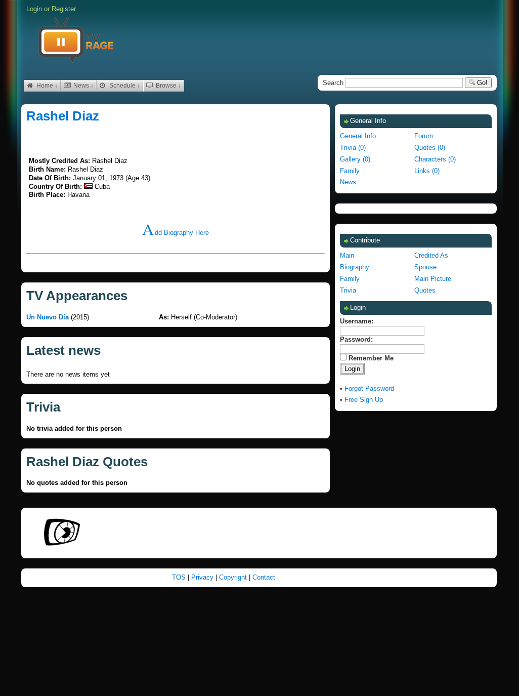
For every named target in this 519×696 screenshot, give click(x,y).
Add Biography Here (175, 232)
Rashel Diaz (62, 116)
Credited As (431, 255)
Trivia (348, 290)
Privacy (203, 577)
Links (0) (427, 171)
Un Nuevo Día (47, 317)
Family (350, 171)
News (348, 182)
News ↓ (83, 85)
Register (64, 9)
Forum (423, 136)
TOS (180, 577)
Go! (481, 83)
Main (347, 255)
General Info (358, 136)
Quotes (425, 290)
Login (34, 9)
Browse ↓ (167, 85)
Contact (263, 577)
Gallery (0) (355, 159)
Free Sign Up (363, 399)
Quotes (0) (429, 147)
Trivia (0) (353, 147)
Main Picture (432, 278)
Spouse (425, 267)
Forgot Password (369, 388)
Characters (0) (435, 159)
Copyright (234, 577)
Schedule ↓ (124, 85)
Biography (354, 267)
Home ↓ (46, 85)
